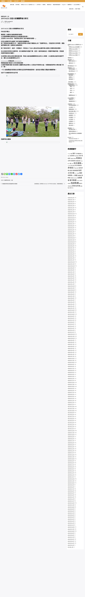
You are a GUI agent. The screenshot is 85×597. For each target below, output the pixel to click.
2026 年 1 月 (71, 211)
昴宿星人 (71, 168)
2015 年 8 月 (71, 462)
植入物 (76, 168)
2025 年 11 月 (71, 215)
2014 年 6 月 (71, 490)
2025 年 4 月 (71, 229)
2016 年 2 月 (71, 450)
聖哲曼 (72, 177)
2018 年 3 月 (71, 400)
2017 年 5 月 (71, 420)
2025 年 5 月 (71, 227)
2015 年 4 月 (71, 470)
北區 (8, 16)
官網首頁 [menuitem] (3, 1)
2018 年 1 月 (71, 404)
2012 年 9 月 (71, 533)
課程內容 (71, 63)
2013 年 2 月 (71, 523)
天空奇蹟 (71, 119)
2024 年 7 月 (71, 247)
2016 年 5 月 (71, 444)
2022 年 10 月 (71, 290)
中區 (71, 90)
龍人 (73, 187)
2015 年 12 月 (71, 454)
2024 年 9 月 (71, 243)
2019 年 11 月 (71, 360)
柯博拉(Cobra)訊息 (73, 48)
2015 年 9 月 (71, 460)
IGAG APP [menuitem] (16, 1)
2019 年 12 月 (71, 358)
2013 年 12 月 (71, 503)
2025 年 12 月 (71, 213)
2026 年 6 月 (71, 201)
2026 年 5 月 (71, 203)
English (69, 137)
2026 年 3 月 (71, 207)
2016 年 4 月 (71, 446)
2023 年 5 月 (71, 276)
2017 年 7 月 (71, 416)
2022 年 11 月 (71, 288)
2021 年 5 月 (71, 324)
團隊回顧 (71, 79)
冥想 (80, 155)
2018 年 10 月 (71, 386)
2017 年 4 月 (71, 422)
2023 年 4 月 (71, 278)
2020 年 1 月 (71, 356)
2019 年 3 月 (71, 376)
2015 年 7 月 (71, 464)
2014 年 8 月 (71, 486)
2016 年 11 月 (71, 432)
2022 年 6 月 (71, 298)
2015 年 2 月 (71, 474)
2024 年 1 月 (71, 259)
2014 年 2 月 (71, 499)
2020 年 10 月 (71, 338)
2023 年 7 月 (71, 272)
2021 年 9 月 (71, 316)
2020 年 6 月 (71, 346)
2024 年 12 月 (71, 237)
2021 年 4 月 (71, 326)
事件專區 (18, 4)
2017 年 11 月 (71, 408)
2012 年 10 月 (71, 531)
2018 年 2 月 (71, 402)
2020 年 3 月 (71, 352)
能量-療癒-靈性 (72, 111)
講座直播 (71, 75)
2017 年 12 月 (71, 406)
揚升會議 (73, 165)
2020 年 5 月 (71, 348)
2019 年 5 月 (71, 372)
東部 (71, 92)
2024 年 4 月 (71, 253)
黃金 (81, 186)
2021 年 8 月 (71, 318)
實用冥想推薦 (72, 69)
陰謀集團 (75, 183)
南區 (71, 86)
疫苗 (70, 170)
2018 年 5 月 (71, 396)
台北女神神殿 (77, 4)
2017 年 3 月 (71, 424)
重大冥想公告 (72, 71)
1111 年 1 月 (70, 547)
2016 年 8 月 (71, 438)
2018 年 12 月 (71, 382)
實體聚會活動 (71, 83)
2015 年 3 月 (71, 472)
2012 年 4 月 (71, 543)
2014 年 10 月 (71, 482)
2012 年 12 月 (71, 527)
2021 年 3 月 (71, 328)
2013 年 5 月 (71, 517)
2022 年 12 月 (71, 286)
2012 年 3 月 (71, 545)
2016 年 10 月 (71, 434)
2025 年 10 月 (71, 217)
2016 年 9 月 (71, 436)
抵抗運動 (77, 163)
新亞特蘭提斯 (78, 165)
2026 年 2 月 (71, 209)
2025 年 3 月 (71, 231)
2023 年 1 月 (71, 284)
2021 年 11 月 (71, 312)
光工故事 (71, 107)
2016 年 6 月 (71, 442)
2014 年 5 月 (71, 492)
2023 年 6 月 (71, 274)
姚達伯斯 (78, 160)
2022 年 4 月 (71, 302)
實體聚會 (70, 4)
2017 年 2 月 (71, 426)
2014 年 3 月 (71, 497)
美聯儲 (79, 175)
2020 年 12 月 (71, 334)
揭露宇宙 (71, 123)
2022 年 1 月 (71, 308)
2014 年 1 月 (71, 501)
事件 (74, 153)
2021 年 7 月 (71, 320)
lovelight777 (10, 21)
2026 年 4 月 (71, 205)
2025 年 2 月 (71, 233)
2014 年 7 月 (71, 488)
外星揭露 (71, 117)
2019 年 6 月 (71, 370)
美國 (75, 175)
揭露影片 (71, 77)
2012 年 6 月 (71, 539)
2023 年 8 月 (71, 269)
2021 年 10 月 (71, 314)
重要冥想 (49, 4)
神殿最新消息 (72, 101)
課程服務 (70, 59)
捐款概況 (70, 57)
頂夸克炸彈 (76, 186)
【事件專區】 (71, 81)
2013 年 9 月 (71, 509)
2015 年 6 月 (71, 466)
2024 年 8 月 (71, 245)
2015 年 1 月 (71, 476)
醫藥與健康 (71, 109)
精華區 (44, 4)
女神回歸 (71, 121)
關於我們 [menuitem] (23, 1)
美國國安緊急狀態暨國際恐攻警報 (9, 183)
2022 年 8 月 (71, 294)
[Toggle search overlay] (82, 6)
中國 (71, 153)
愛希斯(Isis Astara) (73, 50)
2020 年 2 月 (71, 354)
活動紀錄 (71, 99)
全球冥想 (72, 155)
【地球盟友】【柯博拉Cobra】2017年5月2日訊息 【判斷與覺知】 (48, 183)
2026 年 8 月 (71, 197)
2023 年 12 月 (71, 261)
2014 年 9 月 (71, 484)
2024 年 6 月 (71, 249)
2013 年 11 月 (71, 504)
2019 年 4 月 (71, 374)
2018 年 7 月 (71, 392)
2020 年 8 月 (71, 342)
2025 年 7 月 (71, 223)
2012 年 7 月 (71, 537)
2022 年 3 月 (71, 304)
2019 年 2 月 (71, 378)
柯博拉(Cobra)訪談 (73, 53)
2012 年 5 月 (71, 541)
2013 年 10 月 (71, 507)
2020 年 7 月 (71, 344)
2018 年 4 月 (71, 398)
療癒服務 (70, 128)
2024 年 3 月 (71, 255)
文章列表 (39, 4)
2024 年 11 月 (71, 239)
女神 (69, 160)
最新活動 (12, 4)
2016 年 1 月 (71, 452)
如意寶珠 (73, 160)
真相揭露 (75, 170)
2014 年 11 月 (71, 480)
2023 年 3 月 (71, 279)
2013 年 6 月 (71, 515)
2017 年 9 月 (71, 412)
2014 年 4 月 (71, 494)
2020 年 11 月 (71, 336)
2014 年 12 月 (71, 478)
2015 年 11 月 (71, 456)
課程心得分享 (72, 60)
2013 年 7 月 (71, 513)
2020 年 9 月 (71, 340)
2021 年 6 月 (71, 322)
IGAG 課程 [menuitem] (9, 1)
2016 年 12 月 (71, 430)
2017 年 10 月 (71, 410)
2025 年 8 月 (71, 221)
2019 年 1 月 (71, 380)
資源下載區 (77, 8)
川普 (70, 163)
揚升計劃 (71, 125)
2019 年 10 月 (71, 362)
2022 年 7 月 (71, 296)
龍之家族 (70, 187)
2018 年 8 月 (71, 390)
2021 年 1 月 (71, 332)
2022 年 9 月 (71, 292)
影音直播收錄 (71, 73)
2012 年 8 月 (71, 535)
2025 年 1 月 (71, 235)
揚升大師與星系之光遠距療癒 (75, 133)
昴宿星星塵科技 (72, 131)
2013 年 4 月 (71, 519)
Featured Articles (73, 138)
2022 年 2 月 (71, 306)
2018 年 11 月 (71, 384)
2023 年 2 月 (71, 282)
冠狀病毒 (76, 155)
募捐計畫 (71, 8)
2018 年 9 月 (71, 388)
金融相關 (71, 115)
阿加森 (78, 180)
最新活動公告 (71, 65)
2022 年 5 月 (71, 300)
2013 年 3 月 (71, 521)
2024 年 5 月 (71, 251)
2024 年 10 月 (71, 241)
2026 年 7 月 (71, 199)
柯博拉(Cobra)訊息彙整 (74, 46)
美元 (73, 175)
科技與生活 (71, 113)
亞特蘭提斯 (79, 153)
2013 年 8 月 (71, 511)
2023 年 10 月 (71, 265)
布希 (72, 163)
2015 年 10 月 (71, 458)
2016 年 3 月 (71, 448)
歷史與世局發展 (72, 105)
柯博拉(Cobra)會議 (73, 55)
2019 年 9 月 (71, 364)
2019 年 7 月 (71, 368)
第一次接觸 (77, 173)
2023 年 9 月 (71, 267)
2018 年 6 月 (71, 394)
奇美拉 (79, 158)
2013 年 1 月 (71, 525)
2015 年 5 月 (71, 468)
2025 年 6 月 (71, 225)
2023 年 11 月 (71, 263)
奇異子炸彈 (73, 158)
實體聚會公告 (72, 95)
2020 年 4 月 (71, 350)
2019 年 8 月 (71, 366)
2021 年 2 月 (71, 330)
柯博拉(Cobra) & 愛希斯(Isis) (27, 4)
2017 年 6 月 (71, 418)
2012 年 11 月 (71, 529)
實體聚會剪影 (4, 16)
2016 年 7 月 (71, 440)
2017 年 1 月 (71, 428)
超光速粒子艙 (72, 129)
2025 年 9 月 (71, 219)
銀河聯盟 (73, 180)
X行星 (69, 153)
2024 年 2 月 (71, 257)
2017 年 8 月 (71, 414)
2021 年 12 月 (71, 310)
